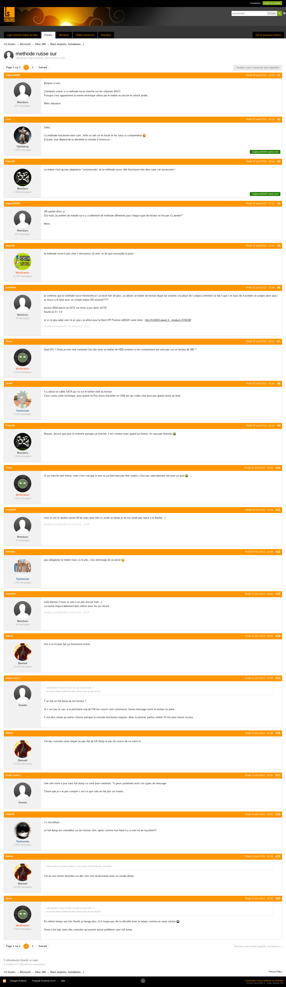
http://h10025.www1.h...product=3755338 (168, 320)
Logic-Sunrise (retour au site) (22, 35)
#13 (277, 593)
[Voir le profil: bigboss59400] (22, 90)
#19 (277, 856)
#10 (277, 467)
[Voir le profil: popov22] (22, 261)
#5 (278, 245)
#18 (277, 814)
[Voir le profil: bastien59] (22, 303)
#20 (277, 898)
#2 (278, 119)
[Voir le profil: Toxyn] (22, 357)
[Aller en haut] (143, 980)
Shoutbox (106, 35)
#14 (277, 636)
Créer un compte (272, 3)
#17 (277, 775)
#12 (277, 551)
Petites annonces (85, 35)
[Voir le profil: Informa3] (22, 567)
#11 (278, 509)
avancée (284, 13)
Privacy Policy (275, 971)
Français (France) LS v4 (43, 981)
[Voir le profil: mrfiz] (22, 135)
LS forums (10, 972)
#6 (278, 287)
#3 (278, 161)
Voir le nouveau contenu (268, 35)
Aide (63, 981)
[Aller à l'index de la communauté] (9, 14)
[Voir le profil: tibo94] (22, 399)
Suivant (43, 67)
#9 (278, 425)
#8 (278, 383)
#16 (277, 733)
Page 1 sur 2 (13, 67)
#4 (278, 203)
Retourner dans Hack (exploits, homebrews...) (258, 946)
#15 (277, 678)
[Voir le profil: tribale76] (22, 829)
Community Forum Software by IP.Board (264, 980)
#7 (278, 341)
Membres (64, 35)
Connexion (255, 3)
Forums (48, 35)
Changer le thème (18, 981)
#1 (278, 75)
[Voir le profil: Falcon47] (22, 177)
